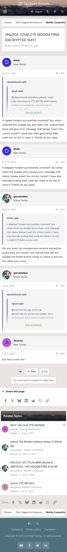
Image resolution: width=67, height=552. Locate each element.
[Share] (57, 73)
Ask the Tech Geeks (30, 429)
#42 (62, 161)
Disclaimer (49, 529)
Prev (33, 371)
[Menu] (5, 11)
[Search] (62, 11)
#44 (62, 285)
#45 (62, 353)
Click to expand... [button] (34, 112)
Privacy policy (33, 529)
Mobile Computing (33, 449)
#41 (63, 73)
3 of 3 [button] (44, 371)
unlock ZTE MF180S (22, 483)
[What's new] (55, 11)
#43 (62, 209)
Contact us (17, 529)
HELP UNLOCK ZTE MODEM (27, 425)
